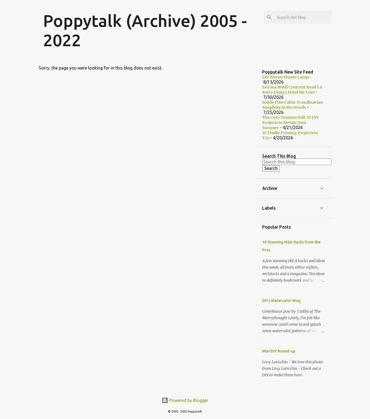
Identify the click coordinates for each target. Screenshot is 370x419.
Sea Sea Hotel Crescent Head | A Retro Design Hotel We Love (292, 90)
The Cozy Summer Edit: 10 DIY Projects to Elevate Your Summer (290, 122)
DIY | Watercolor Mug (281, 300)
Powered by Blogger (188, 400)
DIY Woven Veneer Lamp (285, 77)
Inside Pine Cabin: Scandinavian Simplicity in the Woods (292, 105)
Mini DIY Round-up (278, 351)
